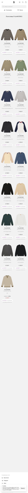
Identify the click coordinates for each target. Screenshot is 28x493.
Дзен (5, 483)
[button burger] (2, 2)
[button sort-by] (4, 10)
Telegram (6, 480)
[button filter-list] (18, 10)
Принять (23, 488)
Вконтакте (6, 477)
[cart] (25, 2)
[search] (22, 2)
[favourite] (19, 2)
